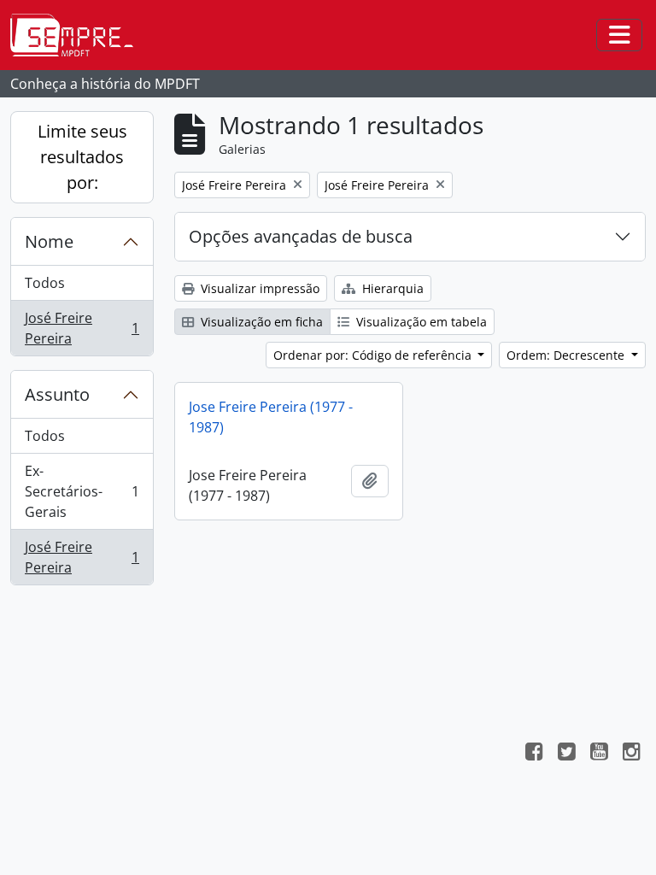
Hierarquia (391, 288)
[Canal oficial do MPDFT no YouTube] (598, 753)
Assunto (57, 394)
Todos (45, 282)
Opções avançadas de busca (301, 236)
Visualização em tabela (420, 322)
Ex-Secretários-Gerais (81, 491)
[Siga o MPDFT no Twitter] (566, 753)
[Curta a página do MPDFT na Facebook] (533, 753)
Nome (49, 241)
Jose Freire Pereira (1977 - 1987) (271, 417)
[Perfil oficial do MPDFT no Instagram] (631, 753)
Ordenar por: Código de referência (374, 355)
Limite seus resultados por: (82, 157)
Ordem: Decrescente (567, 355)
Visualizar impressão (258, 288)
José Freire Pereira (81, 328)
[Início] (78, 35)
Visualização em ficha (260, 322)
